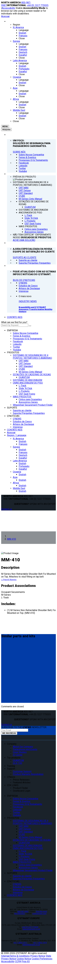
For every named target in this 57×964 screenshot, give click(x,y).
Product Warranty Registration (28, 774)
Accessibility (8, 8)
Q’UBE (22, 369)
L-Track (22, 385)
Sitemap (5, 956)
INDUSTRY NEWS (28, 301)
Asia (15, 477)
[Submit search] (30, 325)
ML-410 (6, 687)
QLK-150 (17, 763)
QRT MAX (23, 360)
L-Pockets (24, 391)
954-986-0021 (19, 914)
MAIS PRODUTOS (22, 396)
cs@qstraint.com (39, 914)
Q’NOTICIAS (13, 416)
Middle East (19, 488)
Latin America (20, 460)
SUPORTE (12, 407)
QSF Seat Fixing (27, 394)
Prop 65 (25, 961)
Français (23, 444)
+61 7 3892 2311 (20, 943)
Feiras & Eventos (21, 336)
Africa (16, 482)
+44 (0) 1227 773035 (37, 5)
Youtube (17, 349)
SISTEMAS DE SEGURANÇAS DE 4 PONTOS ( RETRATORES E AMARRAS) (32, 356)
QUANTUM (24, 377)
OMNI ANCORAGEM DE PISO (28, 382)
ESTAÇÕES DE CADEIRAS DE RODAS (32, 374)
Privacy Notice (37, 956)
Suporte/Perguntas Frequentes (29, 413)
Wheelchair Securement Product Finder (33, 405)
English (22, 441)
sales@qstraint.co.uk (31, 929)
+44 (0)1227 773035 (30, 927)
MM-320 (6, 648)
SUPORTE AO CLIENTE (24, 257)
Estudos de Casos (22, 421)
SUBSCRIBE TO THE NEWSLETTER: (24, 727)
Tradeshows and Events (25, 749)
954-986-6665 (41, 912)
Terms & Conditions (20, 956)
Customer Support (22, 771)
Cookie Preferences (42, 958)
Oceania (17, 471)
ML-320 (6, 667)
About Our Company (23, 746)
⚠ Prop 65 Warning (8, 580)
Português (24, 466)
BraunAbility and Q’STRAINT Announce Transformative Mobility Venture (35, 309)
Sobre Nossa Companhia (25, 333)
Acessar (5, 16)
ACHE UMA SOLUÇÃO (24, 240)
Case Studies (20, 752)
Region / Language (16, 435)
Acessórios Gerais (28, 402)
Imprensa (18, 427)
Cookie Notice (24, 958)
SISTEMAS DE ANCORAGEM (27, 380)
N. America (18, 438)
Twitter (16, 347)
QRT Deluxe (25, 363)
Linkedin (17, 344)
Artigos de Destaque (23, 424)
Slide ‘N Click (25, 388)
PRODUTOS (13, 352)
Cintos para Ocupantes (30, 399)
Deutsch (23, 455)
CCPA (18, 961)
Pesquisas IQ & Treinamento (27, 338)
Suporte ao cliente (22, 410)
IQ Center (18, 755)
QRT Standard (26, 366)
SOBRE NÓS (19, 151)
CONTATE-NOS (14, 317)
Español (23, 458)
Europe (16, 447)
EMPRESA (12, 330)
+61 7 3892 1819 (40, 943)
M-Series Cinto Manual (30, 371)
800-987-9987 (23, 912)
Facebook (18, 341)
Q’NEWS (17, 418)
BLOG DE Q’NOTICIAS (24, 280)
